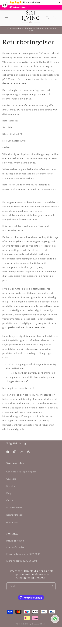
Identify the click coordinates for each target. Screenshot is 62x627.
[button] (6, 17)
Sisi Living (27, 624)
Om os (9, 500)
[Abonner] (51, 586)
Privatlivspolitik (14, 508)
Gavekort (11, 479)
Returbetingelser (14, 515)
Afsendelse (12, 522)
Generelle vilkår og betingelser (22, 472)
